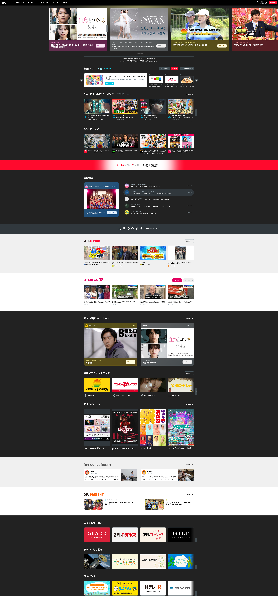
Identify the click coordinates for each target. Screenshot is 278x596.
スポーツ (42, 2)
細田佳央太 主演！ (92, 208)
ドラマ (9, 2)
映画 (32, 2)
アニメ (47, 2)
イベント (36, 2)
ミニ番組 (52, 2)
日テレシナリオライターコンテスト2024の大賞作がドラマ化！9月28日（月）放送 (94, 213)
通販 (57, 2)
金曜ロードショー (93, 325)
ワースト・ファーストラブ (95, 186)
